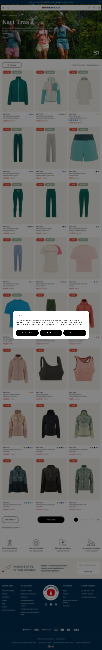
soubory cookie (38, 320)
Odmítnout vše (27, 333)
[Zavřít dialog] (85, 315)
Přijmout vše (74, 333)
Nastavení (51, 333)
